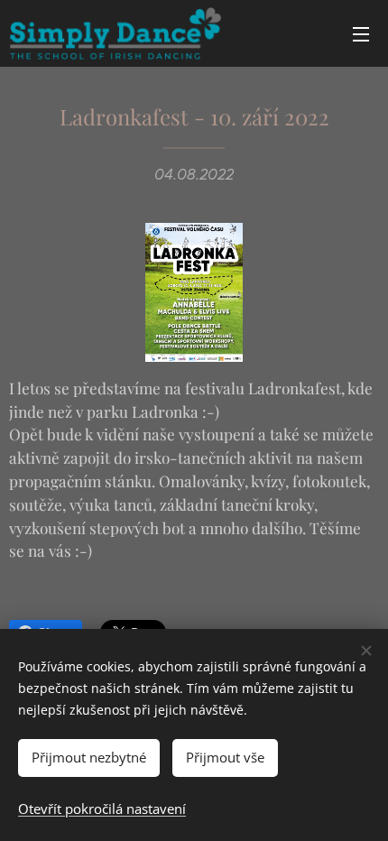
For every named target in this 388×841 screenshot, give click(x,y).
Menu (361, 33)
